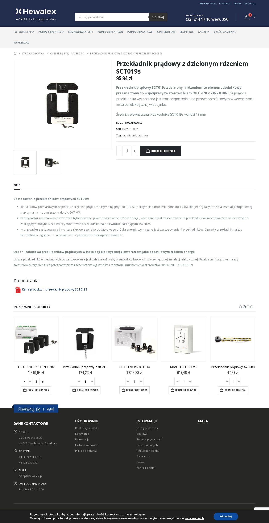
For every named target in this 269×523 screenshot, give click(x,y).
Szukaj (158, 17)
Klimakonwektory (80, 32)
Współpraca (208, 3)
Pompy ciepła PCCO (50, 32)
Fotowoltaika (24, 32)
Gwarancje (143, 456)
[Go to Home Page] (15, 53)
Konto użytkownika (87, 428)
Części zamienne (225, 32)
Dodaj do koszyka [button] (38, 390)
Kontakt (225, 3)
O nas (237, 3)
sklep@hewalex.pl (30, 476)
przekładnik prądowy (136, 135)
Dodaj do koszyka (163, 151)
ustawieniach (194, 518)
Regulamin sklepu (148, 451)
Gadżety (204, 32)
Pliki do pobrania (86, 451)
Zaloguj (249, 3)
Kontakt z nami (146, 468)
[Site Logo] (35, 14)
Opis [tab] (17, 185)
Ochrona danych (147, 445)
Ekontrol (187, 32)
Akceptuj (226, 516)
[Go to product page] (36, 339)
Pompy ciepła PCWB (140, 32)
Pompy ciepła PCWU (110, 32)
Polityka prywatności (149, 439)
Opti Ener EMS (166, 32)
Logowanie (82, 434)
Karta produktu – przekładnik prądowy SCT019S (54, 289)
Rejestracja (82, 439)
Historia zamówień (87, 445)
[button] (15, 105)
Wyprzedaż (21, 42)
